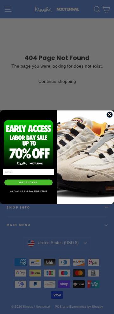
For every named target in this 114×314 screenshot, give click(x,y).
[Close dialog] (109, 114)
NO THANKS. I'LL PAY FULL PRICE (29, 191)
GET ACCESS (28, 182)
